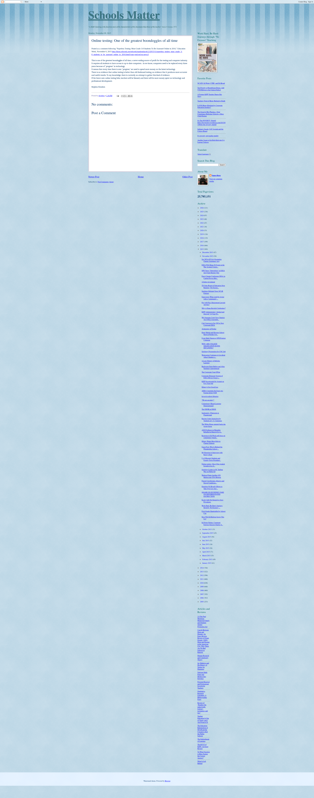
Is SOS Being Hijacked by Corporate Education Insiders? (209, 106)
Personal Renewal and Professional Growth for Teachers (203, 685)
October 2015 (207, 529)
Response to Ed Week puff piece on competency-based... (213, 436)
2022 (202, 223)
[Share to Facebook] (129, 96)
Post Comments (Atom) (106, 182)
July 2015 (205, 540)
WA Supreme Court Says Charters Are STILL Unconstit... (213, 318)
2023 (202, 219)
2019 (202, 234)
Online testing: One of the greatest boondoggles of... (213, 465)
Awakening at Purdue (209, 329)
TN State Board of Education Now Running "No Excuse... (213, 286)
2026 (202, 208)
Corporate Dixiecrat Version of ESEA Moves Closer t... (212, 377)
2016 (202, 245)
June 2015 (205, 544)
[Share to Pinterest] (131, 96)
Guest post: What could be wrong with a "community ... (213, 298)
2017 (202, 241)
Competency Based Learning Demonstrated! (211, 404)
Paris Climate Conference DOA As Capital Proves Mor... (213, 277)
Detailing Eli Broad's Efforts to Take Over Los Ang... (212, 487)
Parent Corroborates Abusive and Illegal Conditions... (213, 482)
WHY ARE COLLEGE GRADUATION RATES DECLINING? (211, 346)
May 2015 (205, 548)
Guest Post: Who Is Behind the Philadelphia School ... (212, 448)
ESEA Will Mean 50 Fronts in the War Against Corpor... (213, 266)
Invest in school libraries (210, 396)
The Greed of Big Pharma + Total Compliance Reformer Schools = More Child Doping (210, 114)
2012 (202, 575)
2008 (202, 590)
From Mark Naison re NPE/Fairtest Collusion (214, 339)
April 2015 (206, 552)
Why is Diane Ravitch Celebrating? (214, 308)
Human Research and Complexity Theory (203, 657)
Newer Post (93, 176)
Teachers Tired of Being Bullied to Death (211, 101)
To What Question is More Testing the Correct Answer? (203, 755)
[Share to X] (127, 96)
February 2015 (207, 559)
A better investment (208, 282)
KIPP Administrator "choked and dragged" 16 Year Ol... (213, 313)
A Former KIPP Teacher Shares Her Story (209, 95)
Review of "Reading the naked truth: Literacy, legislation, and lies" (202, 708)
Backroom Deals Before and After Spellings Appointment (213, 367)
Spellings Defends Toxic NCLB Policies (212, 292)
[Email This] (122, 96)
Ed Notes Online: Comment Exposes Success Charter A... (212, 523)
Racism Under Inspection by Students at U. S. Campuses (212, 419)
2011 (202, 579)
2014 (202, 568)
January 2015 (207, 563)
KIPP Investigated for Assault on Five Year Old (213, 382)
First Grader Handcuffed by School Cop (213, 512)
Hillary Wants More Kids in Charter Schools (211, 442)
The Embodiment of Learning (203, 740)
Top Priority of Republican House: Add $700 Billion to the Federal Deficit (210, 89)
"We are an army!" (208, 400)
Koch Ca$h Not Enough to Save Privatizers (212, 501)
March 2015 (206, 555)
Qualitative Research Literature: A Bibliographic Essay (202, 695)
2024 (202, 215)
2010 (202, 583)
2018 (202, 238)
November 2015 (208, 256)
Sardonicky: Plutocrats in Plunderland (210, 414)
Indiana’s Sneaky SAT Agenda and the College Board (210, 130)
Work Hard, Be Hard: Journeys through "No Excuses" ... (212, 506)
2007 (202, 594)
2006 (202, 598)
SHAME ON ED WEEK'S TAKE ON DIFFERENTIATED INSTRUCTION (213, 494)
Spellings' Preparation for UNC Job (214, 351)
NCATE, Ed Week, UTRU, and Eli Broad (211, 83)
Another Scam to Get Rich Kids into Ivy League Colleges (211, 141)
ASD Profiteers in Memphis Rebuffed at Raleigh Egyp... (212, 431)
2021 (202, 226)
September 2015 (208, 533)
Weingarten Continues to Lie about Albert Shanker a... (213, 356)
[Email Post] (117, 95)
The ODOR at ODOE (209, 409)
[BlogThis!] (124, 96)
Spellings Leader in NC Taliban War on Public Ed (212, 470)
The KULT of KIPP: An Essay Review (202, 746)
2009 (202, 586)
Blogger (167, 781)
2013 (202, 571)
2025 (202, 211)
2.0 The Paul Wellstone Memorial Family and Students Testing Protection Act (203, 621)
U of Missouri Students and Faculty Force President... (211, 459)
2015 (202, 249)
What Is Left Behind (201, 762)
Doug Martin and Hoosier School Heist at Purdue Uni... (213, 333)
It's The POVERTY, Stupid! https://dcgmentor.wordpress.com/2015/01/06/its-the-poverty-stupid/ (211, 122)
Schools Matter (124, 14)
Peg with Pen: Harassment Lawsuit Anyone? (213, 303)
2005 (202, 601)
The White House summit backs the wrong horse (214, 425)
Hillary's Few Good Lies (210, 387)
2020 (202, 230)
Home (141, 176)
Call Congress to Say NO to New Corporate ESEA (213, 324)
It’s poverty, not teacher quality (208, 136)
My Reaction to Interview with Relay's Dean (212, 453)
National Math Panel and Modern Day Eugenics (202, 675)
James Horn (216, 175)
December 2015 (207, 252)
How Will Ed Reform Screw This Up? (213, 518)
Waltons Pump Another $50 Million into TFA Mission (211, 476)
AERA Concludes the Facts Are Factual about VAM (212, 392)
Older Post (187, 176)
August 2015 (206, 537)
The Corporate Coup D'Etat (211, 372)
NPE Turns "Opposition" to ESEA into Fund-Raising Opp (213, 271)
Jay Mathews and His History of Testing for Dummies (203, 666)
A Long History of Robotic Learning (211, 362)
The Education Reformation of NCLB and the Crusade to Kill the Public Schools (202, 730)
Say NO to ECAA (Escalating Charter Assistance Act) (212, 260)
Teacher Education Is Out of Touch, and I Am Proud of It (203, 719)
